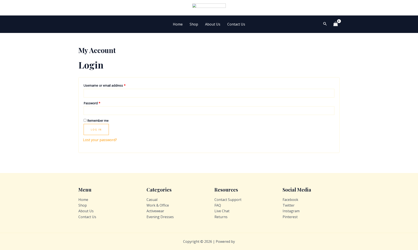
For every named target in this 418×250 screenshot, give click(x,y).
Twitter (289, 205)
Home (178, 24)
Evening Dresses (160, 216)
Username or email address (105, 85)
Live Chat (221, 211)
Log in (96, 129)
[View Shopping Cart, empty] (335, 24)
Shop (194, 24)
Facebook (290, 199)
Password (92, 103)
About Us (212, 24)
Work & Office (158, 205)
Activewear (155, 211)
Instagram (291, 211)
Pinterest (290, 216)
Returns (221, 216)
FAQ (217, 205)
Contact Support (227, 199)
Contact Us (236, 24)
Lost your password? (100, 139)
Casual (152, 199)
